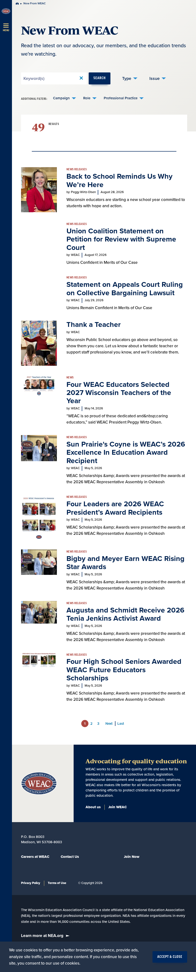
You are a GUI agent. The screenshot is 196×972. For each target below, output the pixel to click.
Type (126, 78)
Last (120, 723)
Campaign (61, 98)
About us (93, 807)
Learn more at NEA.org (42, 935)
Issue (154, 78)
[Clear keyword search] (81, 78)
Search (99, 78)
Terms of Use (57, 883)
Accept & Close (169, 957)
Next (109, 723)
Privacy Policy (30, 883)
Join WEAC (117, 807)
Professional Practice (120, 98)
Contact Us (70, 856)
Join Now (131, 856)
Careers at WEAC (35, 856)
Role (86, 98)
